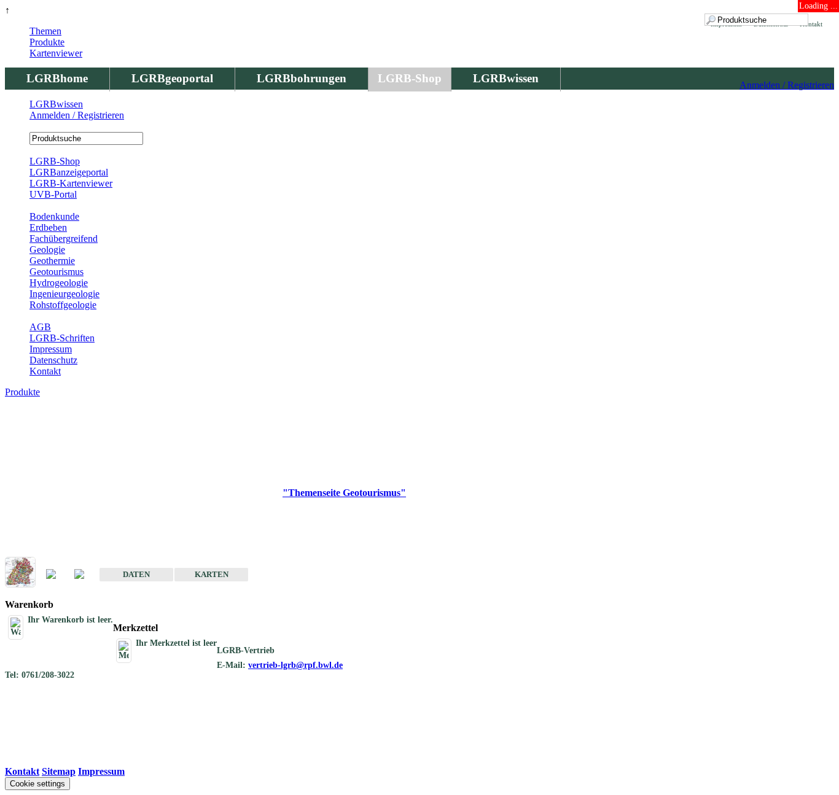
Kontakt (45, 371)
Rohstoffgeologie (62, 305)
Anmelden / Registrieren (786, 85)
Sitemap (59, 771)
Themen (45, 31)
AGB (40, 327)
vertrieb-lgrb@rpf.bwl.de (295, 665)
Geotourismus (56, 271)
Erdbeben (48, 227)
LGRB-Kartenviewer (70, 183)
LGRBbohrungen (301, 78)
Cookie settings (37, 783)
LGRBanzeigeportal (68, 172)
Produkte (46, 42)
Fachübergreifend (63, 238)
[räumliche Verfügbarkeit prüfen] (85, 575)
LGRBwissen (506, 78)
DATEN (136, 574)
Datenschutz (53, 360)
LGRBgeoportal (172, 78)
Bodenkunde (54, 216)
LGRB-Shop (410, 78)
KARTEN (211, 574)
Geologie (47, 249)
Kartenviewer (55, 53)
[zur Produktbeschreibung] (57, 575)
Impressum (50, 349)
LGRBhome (57, 78)
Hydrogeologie (58, 282)
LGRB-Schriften (62, 338)
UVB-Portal (53, 194)
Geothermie (52, 260)
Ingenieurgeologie (64, 294)
